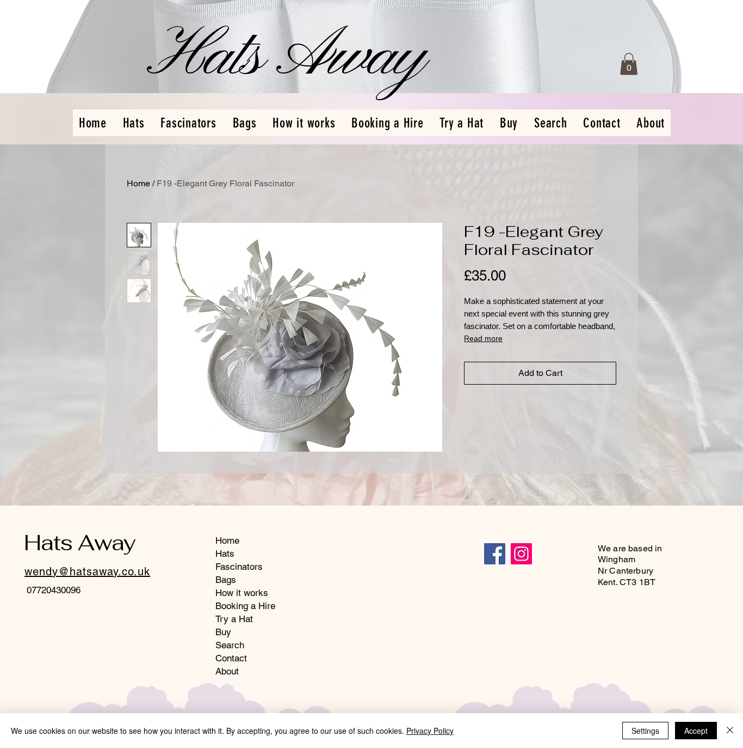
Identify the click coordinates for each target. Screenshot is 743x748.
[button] (629, 64)
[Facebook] (494, 553)
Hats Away (79, 542)
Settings (645, 730)
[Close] (729, 730)
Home (138, 183)
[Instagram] (521, 553)
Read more (483, 338)
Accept (696, 730)
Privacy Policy (430, 730)
